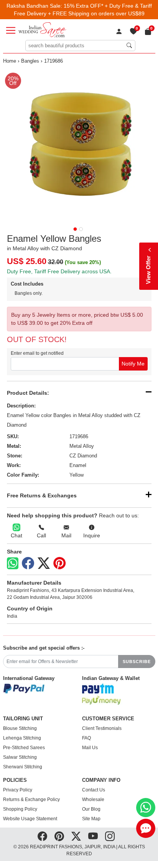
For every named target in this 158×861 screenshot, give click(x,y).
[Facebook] (28, 563)
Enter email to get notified (37, 353)
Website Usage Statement (30, 818)
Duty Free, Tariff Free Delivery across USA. (59, 271)
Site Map (91, 818)
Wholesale (93, 799)
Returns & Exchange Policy (31, 799)
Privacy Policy (17, 790)
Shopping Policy (20, 809)
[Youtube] (93, 836)
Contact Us (93, 790)
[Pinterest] (59, 563)
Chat (16, 535)
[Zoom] (79, 145)
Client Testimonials (102, 728)
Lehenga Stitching (22, 738)
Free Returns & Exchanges (42, 495)
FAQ (86, 738)
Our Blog (91, 809)
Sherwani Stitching (22, 767)
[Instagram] (110, 836)
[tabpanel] (79, 145)
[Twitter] (44, 563)
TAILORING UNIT (23, 718)
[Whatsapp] (12, 563)
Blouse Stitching (20, 728)
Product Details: (28, 393)
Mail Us (90, 747)
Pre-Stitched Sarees (24, 747)
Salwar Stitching (20, 757)
